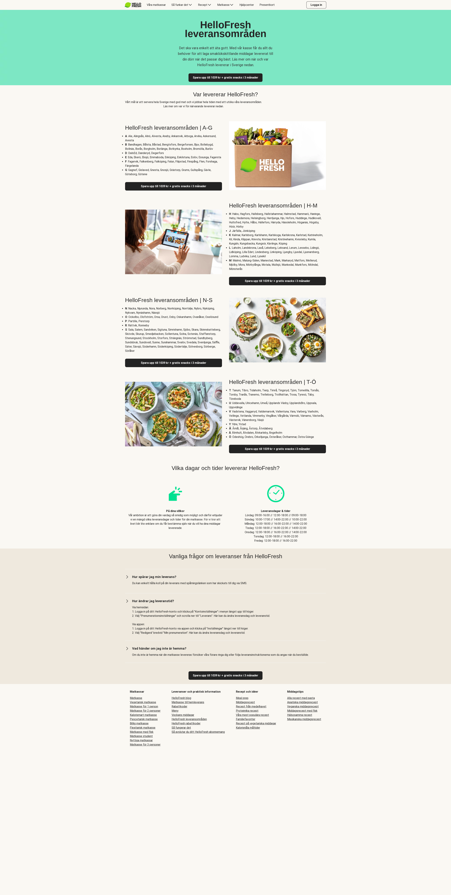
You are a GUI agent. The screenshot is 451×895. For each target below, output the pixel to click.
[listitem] (175, 510)
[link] (225, 675)
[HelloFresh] (133, 5)
